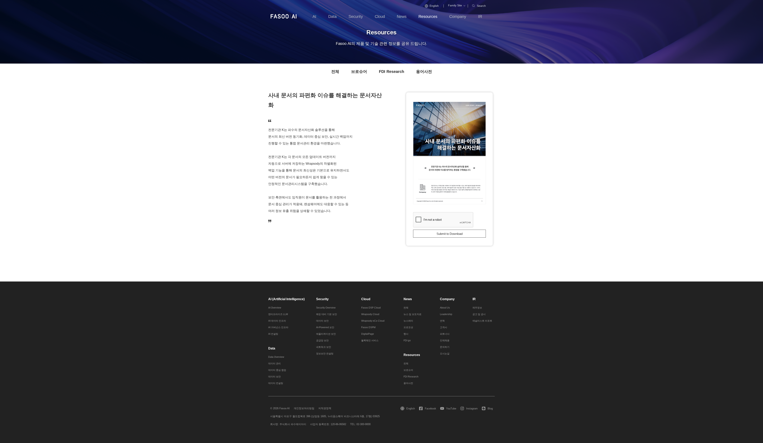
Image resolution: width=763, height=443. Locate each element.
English (434, 5)
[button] (455, 5)
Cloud (365, 299)
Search (481, 5)
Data (271, 348)
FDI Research (391, 71)
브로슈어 (359, 71)
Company (447, 299)
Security (322, 299)
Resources (412, 355)
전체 (335, 71)
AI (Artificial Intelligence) (286, 299)
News (408, 299)
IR (474, 299)
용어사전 (424, 71)
